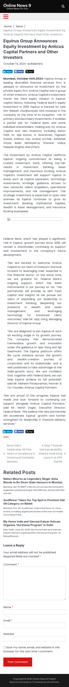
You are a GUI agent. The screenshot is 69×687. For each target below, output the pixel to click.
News (6, 437)
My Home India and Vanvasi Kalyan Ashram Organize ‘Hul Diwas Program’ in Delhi (31, 523)
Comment (11, 564)
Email (7, 621)
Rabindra (37, 64)
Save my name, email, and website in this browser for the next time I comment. (31, 649)
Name (8, 607)
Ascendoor (25, 682)
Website (8, 634)
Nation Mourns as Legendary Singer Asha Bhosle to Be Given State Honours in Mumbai (32, 480)
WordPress (53, 682)
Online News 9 (17, 5)
